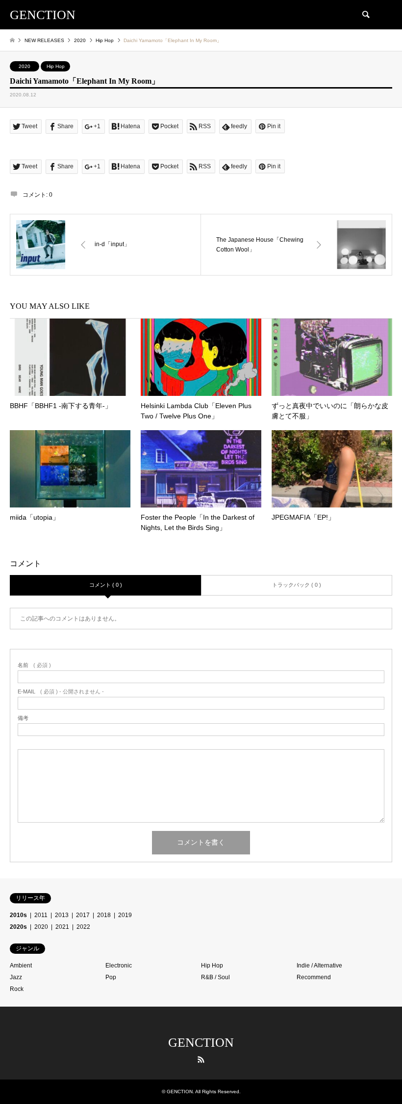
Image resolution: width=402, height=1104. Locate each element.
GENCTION (201, 1042)
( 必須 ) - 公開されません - (61, 691)
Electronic (118, 965)
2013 (62, 915)
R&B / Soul (215, 977)
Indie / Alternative (319, 965)
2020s (18, 926)
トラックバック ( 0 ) (296, 585)
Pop (110, 977)
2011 (41, 915)
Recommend (314, 977)
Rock (17, 989)
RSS (201, 1059)
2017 (83, 915)
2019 (125, 915)
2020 (24, 66)
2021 (62, 926)
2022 (83, 926)
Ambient (21, 965)
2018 (104, 915)
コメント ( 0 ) (105, 585)
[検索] (365, 14)
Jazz (16, 977)
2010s (18, 915)
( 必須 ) (34, 665)
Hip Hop (56, 66)
